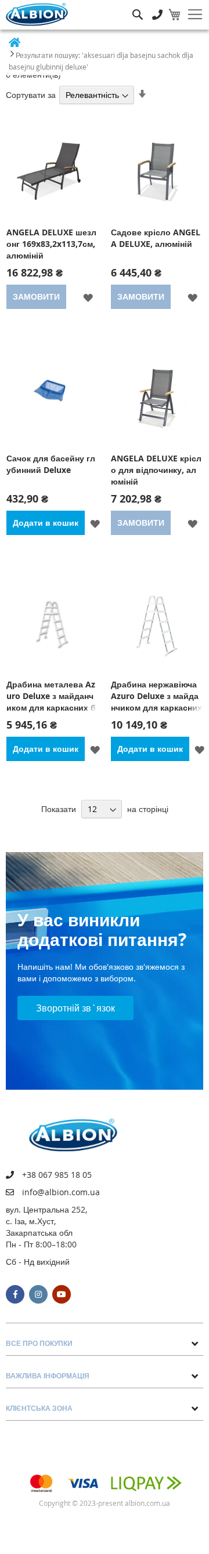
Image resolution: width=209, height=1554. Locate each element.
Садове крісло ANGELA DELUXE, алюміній (155, 238)
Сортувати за (31, 94)
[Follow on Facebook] (15, 1294)
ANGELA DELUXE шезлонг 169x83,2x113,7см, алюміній (51, 244)
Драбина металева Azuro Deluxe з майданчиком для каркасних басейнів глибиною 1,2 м (51, 696)
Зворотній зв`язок (75, 1008)
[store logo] (37, 14)
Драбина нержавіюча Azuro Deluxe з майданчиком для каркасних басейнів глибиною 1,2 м (156, 696)
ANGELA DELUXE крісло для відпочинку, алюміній (156, 470)
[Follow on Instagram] (38, 1294)
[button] (88, 297)
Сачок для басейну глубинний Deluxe (50, 464)
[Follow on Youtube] (61, 1294)
